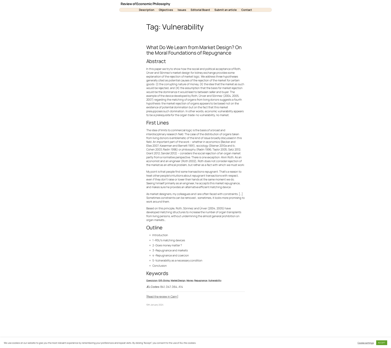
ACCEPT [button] (381, 342)
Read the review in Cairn (162, 296)
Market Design (178, 280)
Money (189, 280)
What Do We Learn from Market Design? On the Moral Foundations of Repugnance (194, 50)
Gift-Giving (164, 280)
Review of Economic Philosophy (145, 4)
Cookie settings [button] (366, 342)
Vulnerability (214, 280)
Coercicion (151, 280)
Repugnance (200, 280)
